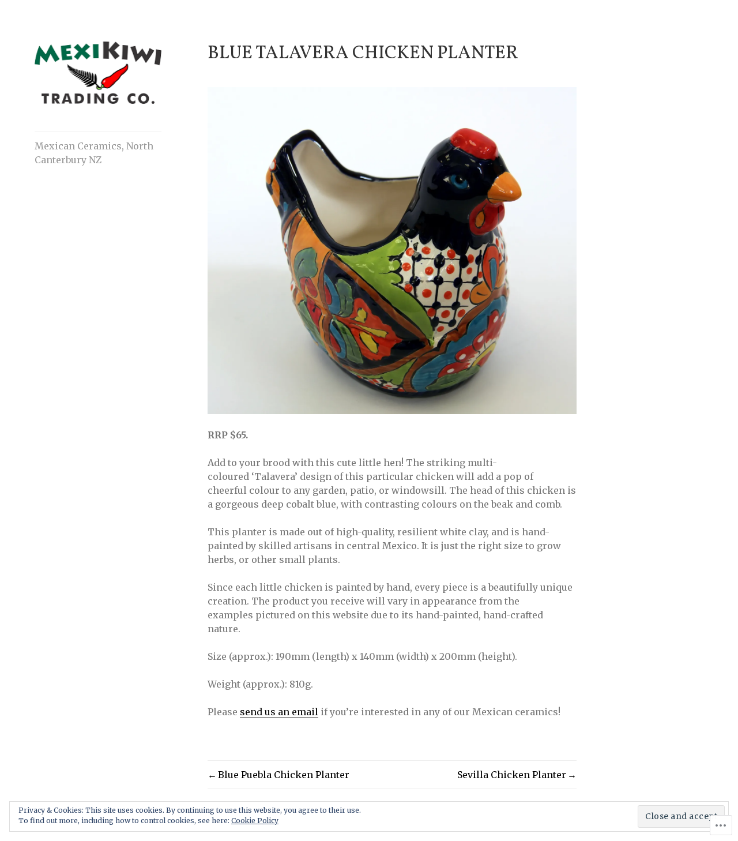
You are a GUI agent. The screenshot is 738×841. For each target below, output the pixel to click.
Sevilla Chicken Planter (511, 774)
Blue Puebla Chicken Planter (283, 774)
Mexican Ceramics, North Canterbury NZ (94, 153)
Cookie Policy (254, 820)
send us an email (279, 712)
